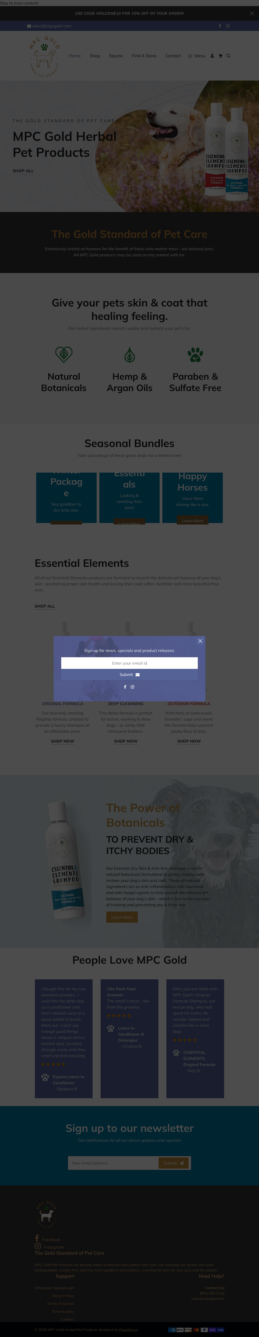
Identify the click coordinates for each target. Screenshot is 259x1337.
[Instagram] (133, 686)
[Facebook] (125, 686)
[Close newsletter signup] (200, 641)
